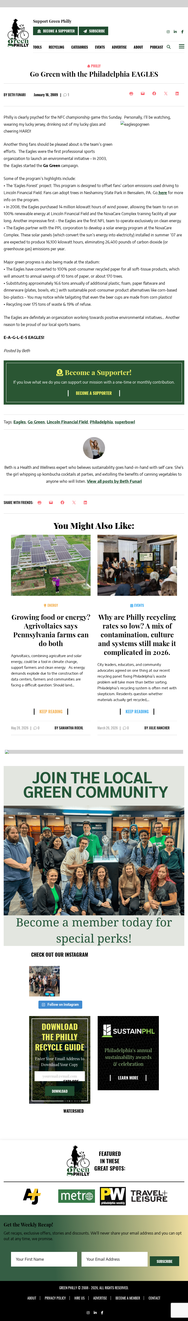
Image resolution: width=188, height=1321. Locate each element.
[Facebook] (155, 93)
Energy (52, 605)
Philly (95, 65)
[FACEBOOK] (64, 502)
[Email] (144, 93)
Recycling (56, 47)
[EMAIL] (52, 502)
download (60, 1091)
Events (100, 47)
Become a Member (128, 1298)
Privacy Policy (55, 1298)
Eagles (19, 421)
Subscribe (96, 30)
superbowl (125, 421)
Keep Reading (50, 711)
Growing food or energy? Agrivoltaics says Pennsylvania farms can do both (51, 630)
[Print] (132, 93)
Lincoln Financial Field (67, 421)
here (162, 192)
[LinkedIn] (178, 93)
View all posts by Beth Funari (114, 481)
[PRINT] (41, 502)
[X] (167, 93)
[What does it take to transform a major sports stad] (44, 981)
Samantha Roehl (71, 727)
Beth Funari (17, 94)
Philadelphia (101, 421)
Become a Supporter (58, 30)
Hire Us (79, 1298)
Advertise (119, 47)
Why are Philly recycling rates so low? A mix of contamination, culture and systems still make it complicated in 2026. (137, 634)
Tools (37, 47)
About (138, 47)
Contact (154, 1298)
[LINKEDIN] (87, 502)
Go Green (36, 421)
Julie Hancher (159, 727)
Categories (79, 47)
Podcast (156, 47)
